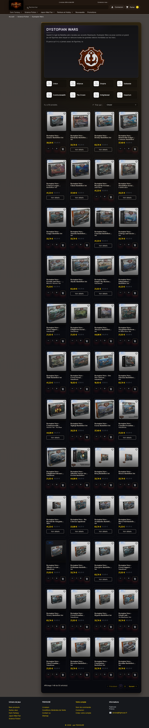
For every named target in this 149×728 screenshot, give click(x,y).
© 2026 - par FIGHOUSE (74, 725)
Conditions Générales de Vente (54, 710)
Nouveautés (80, 12)
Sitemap (45, 716)
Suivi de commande (83, 707)
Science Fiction (31, 12)
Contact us (46, 713)
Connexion (80, 710)
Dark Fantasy (15, 12)
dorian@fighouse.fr (119, 713)
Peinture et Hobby (64, 12)
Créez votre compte (83, 713)
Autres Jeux (13, 710)
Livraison (45, 707)
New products (14, 707)
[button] (117, 7)
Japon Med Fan (47, 12)
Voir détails (79, 150)
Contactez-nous (102, 2)
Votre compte (81, 702)
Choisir (122, 105)
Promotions (91, 12)
